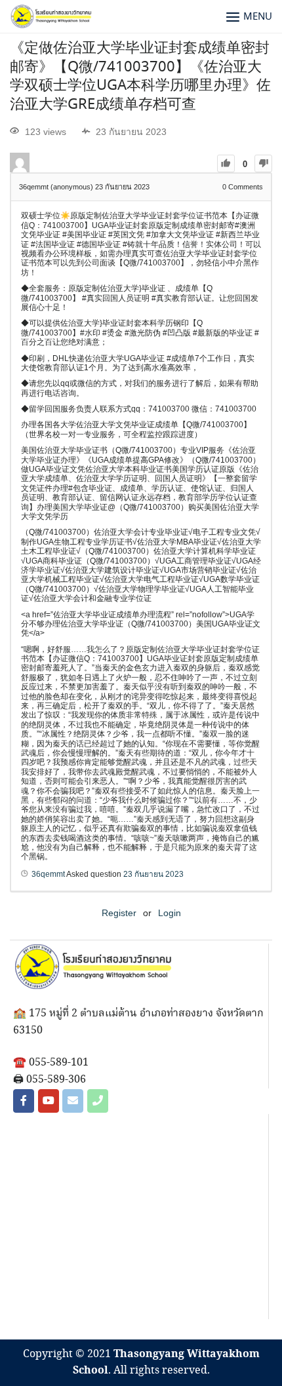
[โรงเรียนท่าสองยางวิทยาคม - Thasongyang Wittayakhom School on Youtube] (48, 1101)
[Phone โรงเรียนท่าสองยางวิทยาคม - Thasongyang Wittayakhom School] (97, 1101)
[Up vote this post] (226, 163)
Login (169, 913)
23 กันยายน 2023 (153, 874)
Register (119, 913)
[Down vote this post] (263, 163)
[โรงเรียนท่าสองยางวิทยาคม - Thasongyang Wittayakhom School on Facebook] (23, 1101)
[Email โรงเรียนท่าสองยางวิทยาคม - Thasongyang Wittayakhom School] (72, 1101)
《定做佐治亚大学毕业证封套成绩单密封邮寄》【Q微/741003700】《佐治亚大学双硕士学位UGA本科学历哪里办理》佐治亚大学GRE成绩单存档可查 (140, 76)
